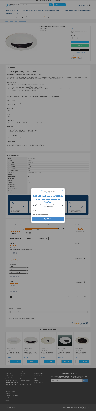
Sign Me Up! (48, 219)
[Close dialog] (63, 190)
